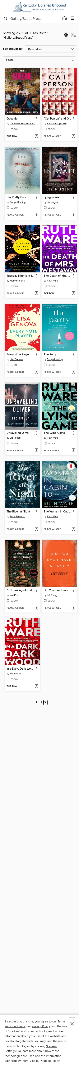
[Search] (5, 18)
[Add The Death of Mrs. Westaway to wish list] (73, 293)
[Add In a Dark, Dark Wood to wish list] (36, 686)
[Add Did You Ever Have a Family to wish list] (73, 608)
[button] (65, 36)
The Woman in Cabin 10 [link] (58, 511)
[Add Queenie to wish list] (36, 136)
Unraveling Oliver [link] (18, 433)
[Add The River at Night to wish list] (36, 529)
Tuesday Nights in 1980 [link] (21, 276)
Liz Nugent (52, 202)
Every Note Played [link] (18, 354)
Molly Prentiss (17, 280)
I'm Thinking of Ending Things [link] (21, 590)
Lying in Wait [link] (52, 197)
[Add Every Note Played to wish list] (36, 372)
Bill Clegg (52, 595)
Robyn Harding (18, 202)
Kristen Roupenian (57, 123)
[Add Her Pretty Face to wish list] (36, 214)
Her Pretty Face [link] (16, 197)
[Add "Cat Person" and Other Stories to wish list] (73, 136)
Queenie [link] (12, 119)
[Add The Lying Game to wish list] (73, 450)
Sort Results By (13, 49)
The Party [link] (50, 354)
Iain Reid (14, 595)
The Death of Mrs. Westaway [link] (58, 276)
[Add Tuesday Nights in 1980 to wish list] (36, 293)
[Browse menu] (72, 18)
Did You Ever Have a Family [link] (58, 590)
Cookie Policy (50, 1061)
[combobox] (31, 18)
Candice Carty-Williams (22, 123)
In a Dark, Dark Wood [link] (20, 669)
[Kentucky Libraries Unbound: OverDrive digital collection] (39, 7)
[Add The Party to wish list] (73, 372)
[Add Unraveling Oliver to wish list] (36, 450)
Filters (9, 60)
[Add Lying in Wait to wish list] (73, 214)
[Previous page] (36, 702)
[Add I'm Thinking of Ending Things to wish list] (36, 608)
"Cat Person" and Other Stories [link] (58, 119)
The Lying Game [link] (54, 433)
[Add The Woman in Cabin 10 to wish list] (73, 529)
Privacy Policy (41, 1026)
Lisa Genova (16, 359)
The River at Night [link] (18, 511)
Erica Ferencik (17, 516)
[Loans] (64, 19)
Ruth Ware (52, 280)
